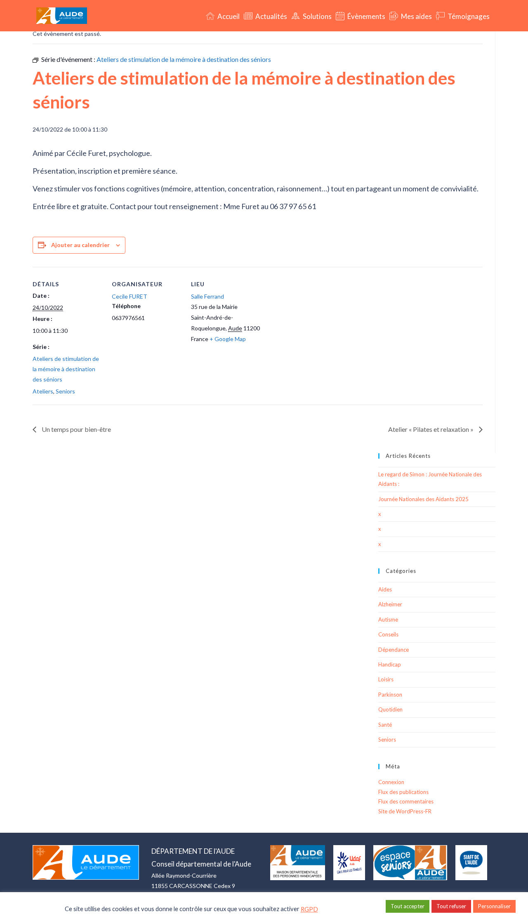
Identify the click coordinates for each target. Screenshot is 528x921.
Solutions (317, 16)
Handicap (389, 664)
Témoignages (468, 16)
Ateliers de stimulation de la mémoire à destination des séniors (66, 369)
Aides (385, 589)
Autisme (388, 619)
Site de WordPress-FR (404, 811)
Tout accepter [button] (407, 906)
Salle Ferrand (207, 296)
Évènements (365, 16)
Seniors (65, 391)
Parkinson (390, 694)
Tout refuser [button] (451, 906)
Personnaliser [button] (494, 906)
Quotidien (390, 709)
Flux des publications (403, 792)
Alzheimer (390, 604)
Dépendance (393, 649)
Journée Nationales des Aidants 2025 (423, 499)
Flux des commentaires (406, 801)
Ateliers (43, 391)
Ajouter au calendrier (80, 244)
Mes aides (416, 16)
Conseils (388, 634)
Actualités (270, 16)
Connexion (391, 782)
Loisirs (386, 679)
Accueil (228, 16)
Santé (385, 724)
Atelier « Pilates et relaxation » (431, 429)
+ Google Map (228, 338)
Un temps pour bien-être (75, 429)
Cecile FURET (129, 296)
